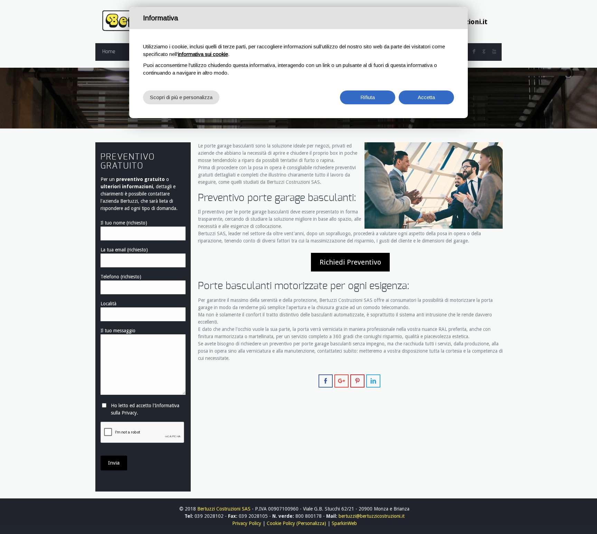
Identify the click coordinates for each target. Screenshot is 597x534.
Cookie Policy (281, 523)
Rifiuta (367, 97)
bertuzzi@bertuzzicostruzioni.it (372, 516)
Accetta (426, 97)
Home (108, 51)
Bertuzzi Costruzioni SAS (223, 509)
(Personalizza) (311, 523)
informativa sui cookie (203, 54)
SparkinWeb (344, 523)
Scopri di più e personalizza (181, 97)
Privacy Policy (246, 523)
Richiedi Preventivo (350, 262)
